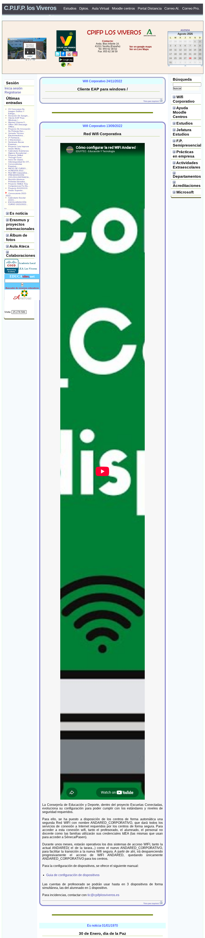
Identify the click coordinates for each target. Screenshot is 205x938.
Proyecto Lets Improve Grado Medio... (18, 147)
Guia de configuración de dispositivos (72, 875)
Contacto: (107, 41)
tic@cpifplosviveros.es (103, 895)
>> (202, 66)
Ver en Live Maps (139, 49)
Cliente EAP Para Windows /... (16, 119)
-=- (185, 66)
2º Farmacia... (14, 138)
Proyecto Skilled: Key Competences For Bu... (19, 185)
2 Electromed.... (15, 140)
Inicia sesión (13, 88)
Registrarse (13, 92)
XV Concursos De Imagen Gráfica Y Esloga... (16, 111)
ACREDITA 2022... (16, 171)
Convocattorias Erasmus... (15, 165)
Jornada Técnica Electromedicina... (16, 134)
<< (169, 66)
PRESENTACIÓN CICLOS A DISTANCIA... (19, 176)
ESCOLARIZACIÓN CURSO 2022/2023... (18, 203)
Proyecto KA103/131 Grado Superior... (18, 189)
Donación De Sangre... (18, 116)
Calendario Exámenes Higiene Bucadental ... (18, 152)
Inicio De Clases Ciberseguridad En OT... (19, 161)
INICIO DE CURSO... (17, 168)
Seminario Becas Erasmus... (16, 143)
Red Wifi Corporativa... (18, 173)
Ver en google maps (140, 46)
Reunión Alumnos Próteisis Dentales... (17, 180)
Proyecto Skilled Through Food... (15, 156)
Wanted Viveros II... (17, 122)
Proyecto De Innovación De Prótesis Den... (19, 130)
